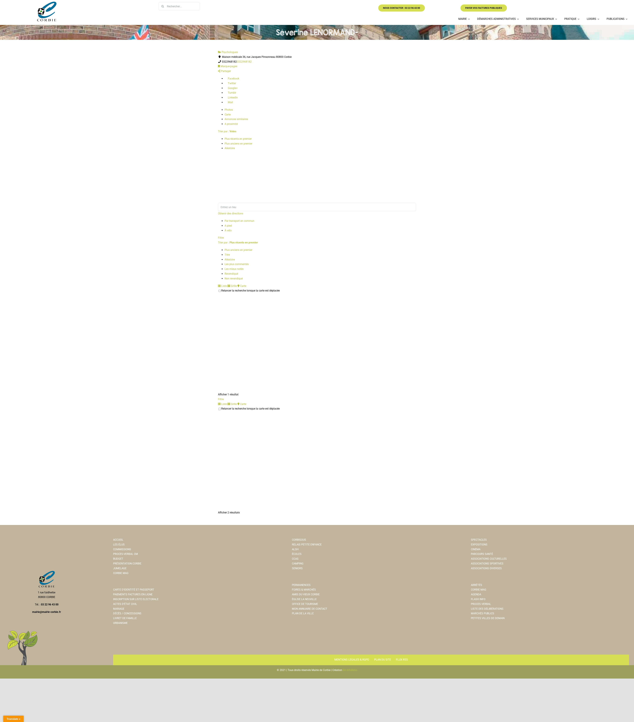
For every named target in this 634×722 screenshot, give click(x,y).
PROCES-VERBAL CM (125, 554)
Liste (224, 286)
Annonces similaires (236, 119)
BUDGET (118, 558)
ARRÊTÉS (476, 585)
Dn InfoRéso (350, 670)
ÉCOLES (296, 554)
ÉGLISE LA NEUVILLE (304, 599)
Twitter (231, 83)
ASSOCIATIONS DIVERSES (486, 568)
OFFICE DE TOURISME (305, 604)
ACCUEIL (118, 539)
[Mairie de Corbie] (46, 2)
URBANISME (120, 623)
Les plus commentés (237, 264)
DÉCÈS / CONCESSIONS (127, 613)
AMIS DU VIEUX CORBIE (306, 594)
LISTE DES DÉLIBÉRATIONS (487, 608)
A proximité (231, 124)
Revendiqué (231, 273)
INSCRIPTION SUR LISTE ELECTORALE (135, 599)
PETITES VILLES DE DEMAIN (488, 618)
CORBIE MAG (120, 573)
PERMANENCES (301, 585)
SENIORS (297, 568)
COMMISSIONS (122, 549)
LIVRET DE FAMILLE (125, 618)
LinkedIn (232, 97)
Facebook (233, 78)
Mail (230, 102)
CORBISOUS (299, 539)
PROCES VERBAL (481, 604)
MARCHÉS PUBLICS (482, 613)
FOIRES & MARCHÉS (304, 589)
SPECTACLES (479, 539)
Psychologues (229, 52)
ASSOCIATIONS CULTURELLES (489, 558)
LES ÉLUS (119, 544)
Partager (225, 71)
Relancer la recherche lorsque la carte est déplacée (250, 290)
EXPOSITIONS (479, 544)
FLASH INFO (478, 599)
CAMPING (297, 563)
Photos (229, 109)
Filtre (221, 237)
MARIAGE (118, 608)
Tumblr (231, 92)
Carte (228, 114)
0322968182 (244, 61)
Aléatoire (230, 148)
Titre (227, 254)
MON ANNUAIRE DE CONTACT (309, 608)
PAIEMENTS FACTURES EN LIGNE (133, 594)
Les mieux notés (234, 269)
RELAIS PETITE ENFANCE (307, 544)
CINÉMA (475, 549)
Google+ (232, 88)
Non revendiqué (234, 278)
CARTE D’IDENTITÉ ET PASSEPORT (133, 589)
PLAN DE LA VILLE (303, 613)
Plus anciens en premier (238, 143)
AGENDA (476, 594)
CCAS (295, 558)
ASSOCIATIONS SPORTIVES (487, 563)
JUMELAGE (119, 568)
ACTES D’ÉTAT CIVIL (125, 604)
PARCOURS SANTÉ (482, 554)
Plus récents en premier (238, 138)
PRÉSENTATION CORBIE (127, 563)
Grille (233, 286)
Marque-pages (228, 66)
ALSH (295, 549)
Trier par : (227, 131)
